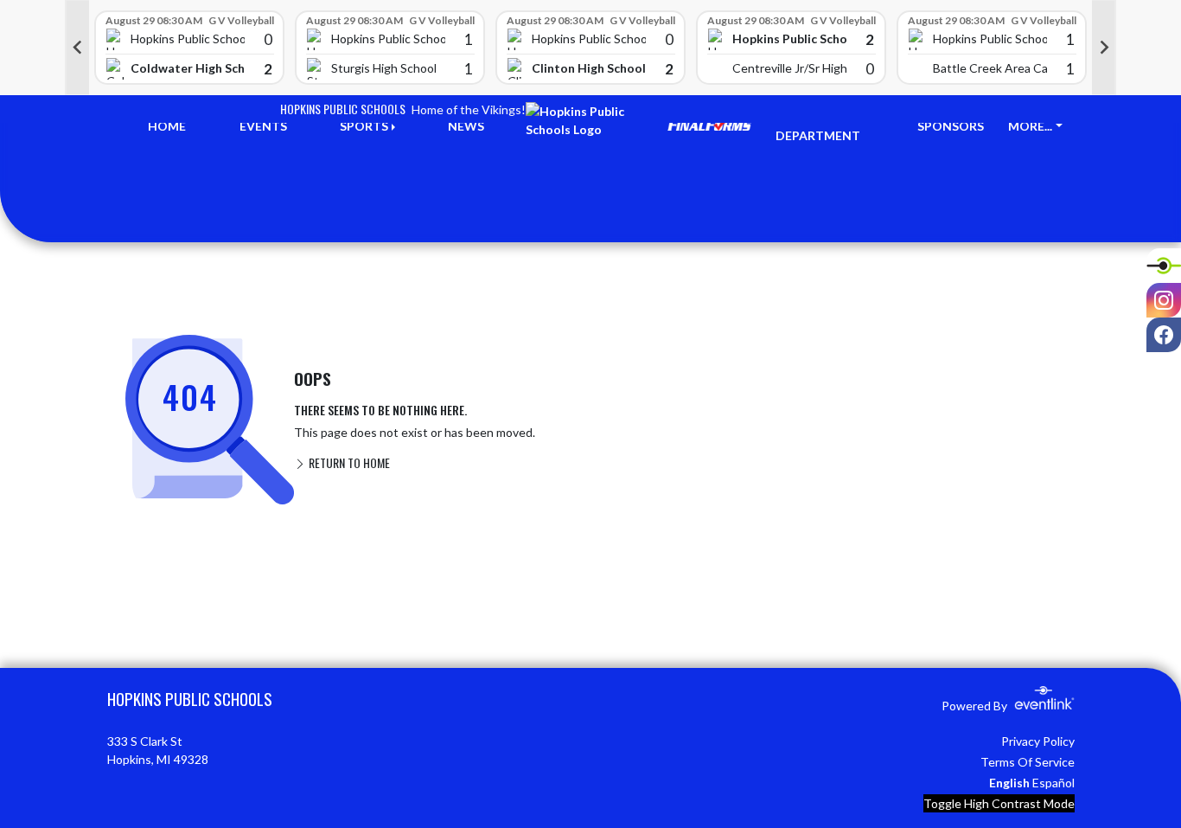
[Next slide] (1104, 47)
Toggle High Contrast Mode (999, 803)
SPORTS (364, 126)
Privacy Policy (1038, 741)
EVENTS (263, 126)
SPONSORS (950, 126)
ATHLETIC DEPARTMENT (818, 126)
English (1009, 782)
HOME (167, 126)
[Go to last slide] (77, 47)
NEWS (466, 126)
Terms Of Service (1027, 761)
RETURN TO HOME (348, 462)
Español (1053, 782)
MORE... (1030, 126)
